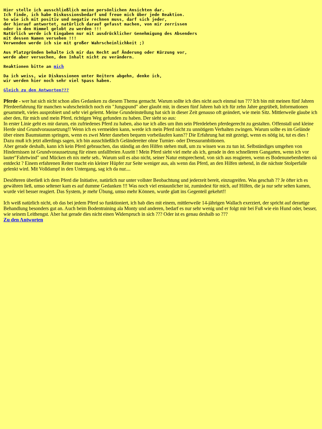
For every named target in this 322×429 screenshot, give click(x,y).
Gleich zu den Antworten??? (36, 90)
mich (59, 66)
